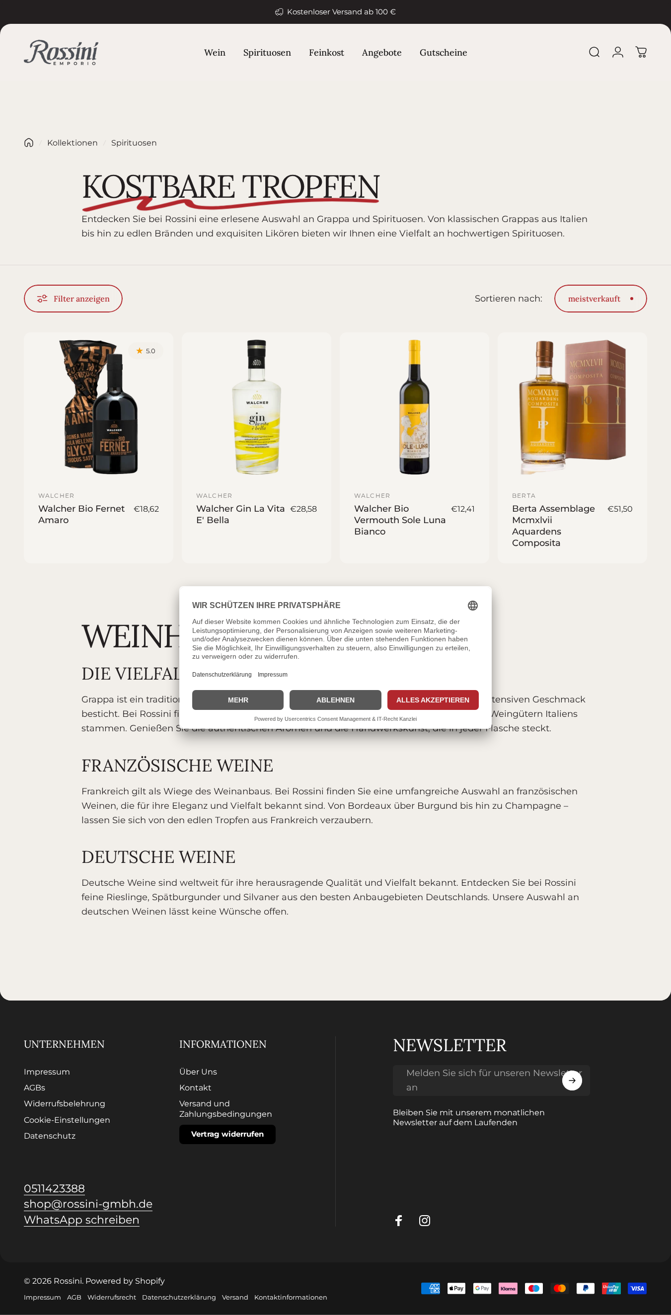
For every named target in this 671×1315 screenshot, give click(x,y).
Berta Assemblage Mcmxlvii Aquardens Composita (553, 525)
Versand (235, 1297)
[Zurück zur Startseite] (29, 143)
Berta (524, 495)
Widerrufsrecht (111, 1297)
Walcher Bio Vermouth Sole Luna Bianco (400, 520)
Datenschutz (49, 1136)
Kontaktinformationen (290, 1297)
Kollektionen (72, 143)
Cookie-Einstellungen (67, 1120)
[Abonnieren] (572, 1080)
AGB (74, 1297)
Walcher (56, 495)
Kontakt (195, 1087)
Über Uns (198, 1072)
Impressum (47, 1072)
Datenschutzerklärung (179, 1297)
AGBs (34, 1087)
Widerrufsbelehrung (64, 1103)
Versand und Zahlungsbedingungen (225, 1108)
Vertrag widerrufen (227, 1134)
